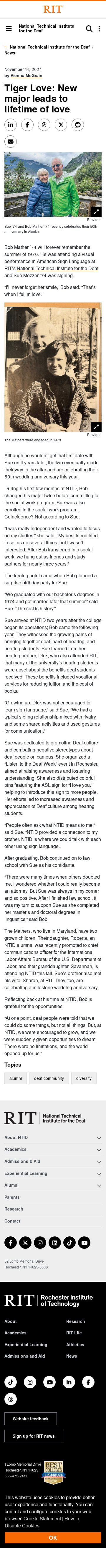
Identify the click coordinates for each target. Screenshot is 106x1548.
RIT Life (74, 1333)
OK (53, 1538)
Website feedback (31, 1418)
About (10, 1321)
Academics (15, 1333)
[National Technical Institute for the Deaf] (44, 1118)
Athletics (75, 1344)
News (9, 53)
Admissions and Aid (24, 1356)
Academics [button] (15, 1149)
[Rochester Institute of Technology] (53, 9)
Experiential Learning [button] (25, 1173)
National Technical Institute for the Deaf (50, 47)
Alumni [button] (11, 1185)
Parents (12, 1197)
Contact (12, 1221)
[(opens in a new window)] (10, 1242)
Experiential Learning (25, 1344)
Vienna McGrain (26, 75)
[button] (9, 29)
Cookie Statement (42, 1518)
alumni (15, 1078)
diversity (84, 1078)
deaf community (49, 1078)
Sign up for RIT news (34, 1436)
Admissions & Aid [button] (22, 1161)
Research (13, 1209)
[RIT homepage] (48, 1300)
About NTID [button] (16, 1137)
